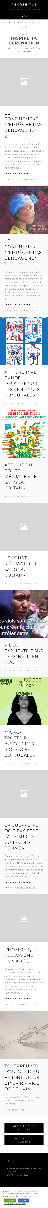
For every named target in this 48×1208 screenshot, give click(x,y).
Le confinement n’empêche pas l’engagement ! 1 (23, 252)
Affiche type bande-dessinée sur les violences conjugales (22, 383)
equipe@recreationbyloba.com (20, 1175)
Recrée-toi (24, 4)
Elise (22, 1110)
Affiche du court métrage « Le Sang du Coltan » (20, 476)
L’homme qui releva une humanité (20, 955)
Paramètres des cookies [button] (15, 1203)
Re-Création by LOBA (25, 179)
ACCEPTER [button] (9, 1200)
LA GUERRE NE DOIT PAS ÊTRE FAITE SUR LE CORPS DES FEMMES (21, 836)
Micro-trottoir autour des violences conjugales (19, 744)
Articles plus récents (24, 1140)
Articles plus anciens (24, 1127)
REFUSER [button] (23, 1200)
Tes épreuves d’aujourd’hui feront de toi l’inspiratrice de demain (22, 1077)
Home (5, 23)
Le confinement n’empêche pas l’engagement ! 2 (23, 125)
